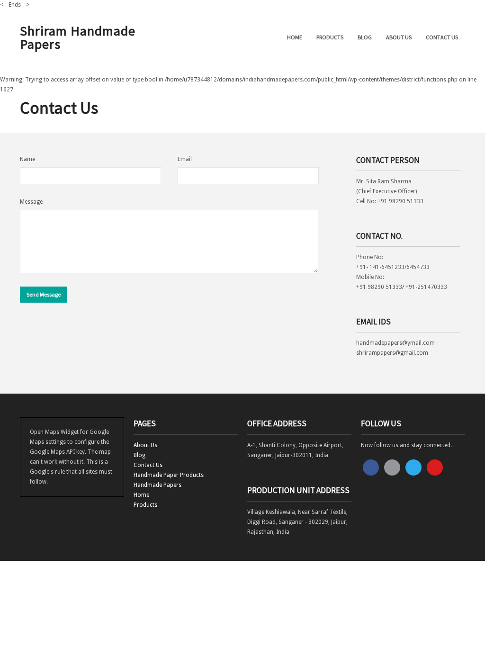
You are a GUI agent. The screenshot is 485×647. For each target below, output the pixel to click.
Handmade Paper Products (169, 475)
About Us (399, 37)
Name (27, 159)
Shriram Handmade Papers (77, 37)
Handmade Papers (157, 485)
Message (31, 201)
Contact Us (442, 37)
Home (294, 37)
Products (329, 37)
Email (185, 159)
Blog (365, 37)
